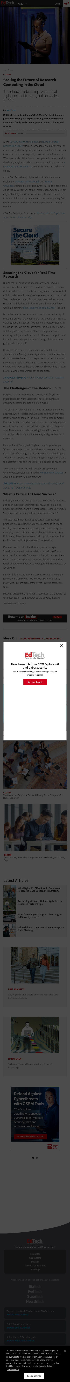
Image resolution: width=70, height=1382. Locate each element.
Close (61, 645)
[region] (35, 1364)
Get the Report (35, 681)
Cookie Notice (13, 1369)
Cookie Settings (34, 1376)
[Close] (64, 1351)
